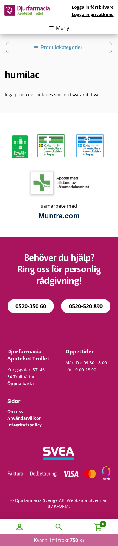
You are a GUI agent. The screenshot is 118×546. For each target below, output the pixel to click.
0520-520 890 (86, 306)
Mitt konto (19, 526)
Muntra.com (59, 216)
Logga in (92, 7)
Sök (59, 526)
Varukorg (91, 522)
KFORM (61, 506)
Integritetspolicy (24, 425)
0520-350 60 (30, 306)
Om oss (15, 411)
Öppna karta (20, 383)
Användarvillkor (24, 418)
